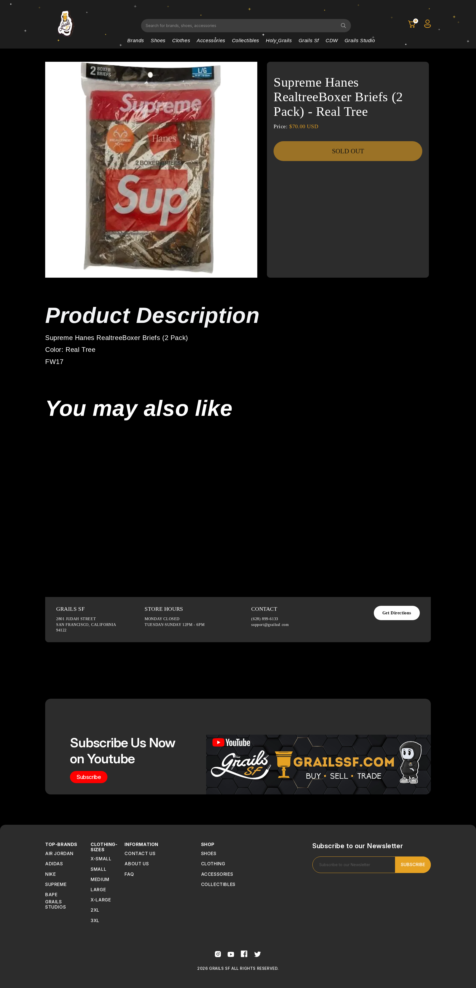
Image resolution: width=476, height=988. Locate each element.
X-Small (101, 858)
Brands (135, 40)
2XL (95, 910)
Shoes (158, 40)
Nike (50, 874)
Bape (51, 894)
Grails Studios (55, 904)
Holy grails (279, 40)
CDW (332, 40)
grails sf (309, 40)
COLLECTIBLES (218, 884)
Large (98, 889)
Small (98, 869)
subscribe (89, 777)
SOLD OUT (348, 151)
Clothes (181, 40)
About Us (137, 863)
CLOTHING (213, 863)
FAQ (129, 874)
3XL (95, 920)
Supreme (55, 884)
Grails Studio (360, 40)
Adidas (54, 863)
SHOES (209, 853)
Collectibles (245, 40)
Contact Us (140, 853)
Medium (100, 879)
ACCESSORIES (217, 874)
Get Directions (396, 613)
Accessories (211, 40)
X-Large (101, 900)
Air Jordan (59, 853)
